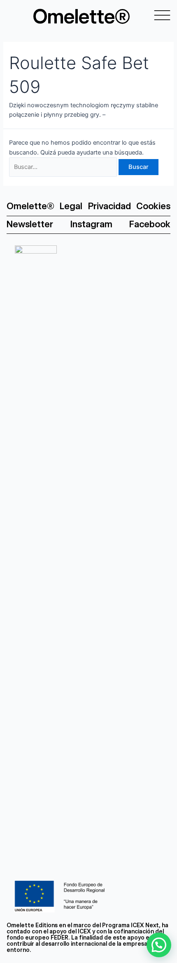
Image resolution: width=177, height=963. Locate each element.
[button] (159, 945)
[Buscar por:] (64, 167)
